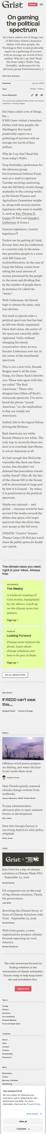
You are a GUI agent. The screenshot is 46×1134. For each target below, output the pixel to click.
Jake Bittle (6, 903)
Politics (5, 1009)
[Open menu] (41, 4)
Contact (5, 1047)
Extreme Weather (9, 1020)
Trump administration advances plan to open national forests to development (22, 809)
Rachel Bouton (8, 883)
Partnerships (7, 1054)
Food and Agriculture (11, 1024)
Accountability (8, 1016)
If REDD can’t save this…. (19, 702)
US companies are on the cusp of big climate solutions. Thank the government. (22, 894)
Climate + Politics (37, 89)
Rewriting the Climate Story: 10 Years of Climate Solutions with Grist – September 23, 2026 (22, 914)
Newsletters (7, 1073)
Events (5, 1077)
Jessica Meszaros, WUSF (12, 798)
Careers (5, 1050)
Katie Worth (30, 798)
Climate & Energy (25, 711)
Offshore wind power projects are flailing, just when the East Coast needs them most (21, 767)
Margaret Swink (8, 711)
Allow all (23, 1121)
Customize (21, 1129)
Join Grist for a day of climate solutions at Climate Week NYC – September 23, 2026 (22, 873)
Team (4, 1043)
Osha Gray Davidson (11, 76)
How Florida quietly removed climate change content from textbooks (21, 790)
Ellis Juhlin (7, 818)
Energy (5, 1006)
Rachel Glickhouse (10, 946)
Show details (32, 1114)
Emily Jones (7, 838)
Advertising (7, 1084)
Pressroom (7, 1057)
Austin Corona (13, 777)
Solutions (6, 1013)
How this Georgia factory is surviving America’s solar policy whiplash (23, 829)
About (5, 1040)
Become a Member (10, 1080)
